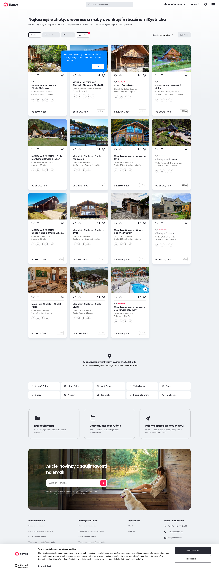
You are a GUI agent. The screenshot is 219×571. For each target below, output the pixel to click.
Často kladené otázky (37, 537)
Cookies (131, 531)
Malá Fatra (106, 386)
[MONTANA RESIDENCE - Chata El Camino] (47, 58)
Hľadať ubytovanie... (101, 4)
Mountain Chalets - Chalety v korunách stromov (129, 309)
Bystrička (34, 35)
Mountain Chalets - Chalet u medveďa (88, 158)
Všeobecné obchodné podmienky (41, 542)
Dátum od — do (51, 35)
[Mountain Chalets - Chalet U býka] (89, 206)
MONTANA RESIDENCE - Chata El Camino (43, 87)
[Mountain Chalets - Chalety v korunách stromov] (130, 280)
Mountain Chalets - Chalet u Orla (130, 158)
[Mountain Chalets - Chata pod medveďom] (130, 206)
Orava (169, 386)
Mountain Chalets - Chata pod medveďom (128, 231)
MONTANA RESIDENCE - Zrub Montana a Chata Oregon (46, 158)
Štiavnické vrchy (141, 395)
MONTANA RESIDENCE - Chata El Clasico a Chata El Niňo (88, 85)
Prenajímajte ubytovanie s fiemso (91, 531)
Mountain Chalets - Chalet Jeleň (46, 305)
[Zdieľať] (38, 75)
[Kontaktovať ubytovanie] (57, 75)
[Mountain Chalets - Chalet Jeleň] (47, 280)
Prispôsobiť (191, 559)
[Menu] (213, 4)
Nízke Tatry (73, 386)
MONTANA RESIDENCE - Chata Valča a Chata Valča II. (46, 233)
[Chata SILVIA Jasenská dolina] (171, 58)
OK (98, 66)
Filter (86, 34)
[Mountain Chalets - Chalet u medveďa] (89, 132)
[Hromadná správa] (62, 75)
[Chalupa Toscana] (171, 206)
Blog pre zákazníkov (36, 526)
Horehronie (171, 395)
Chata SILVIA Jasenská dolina (168, 87)
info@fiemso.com (175, 538)
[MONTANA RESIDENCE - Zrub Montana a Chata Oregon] (47, 132)
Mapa (186, 35)
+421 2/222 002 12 (175, 532)
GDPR (130, 526)
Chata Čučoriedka (124, 85)
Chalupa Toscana (165, 233)
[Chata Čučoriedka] (130, 58)
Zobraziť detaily (45, 566)
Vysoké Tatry (41, 386)
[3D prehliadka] (145, 289)
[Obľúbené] (205, 4)
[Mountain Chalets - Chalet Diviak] (89, 280)
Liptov (38, 395)
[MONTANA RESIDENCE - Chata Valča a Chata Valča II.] (47, 206)
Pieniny (71, 395)
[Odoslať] (103, 483)
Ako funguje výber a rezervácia (40, 531)
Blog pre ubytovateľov (87, 526)
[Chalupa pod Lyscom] (171, 132)
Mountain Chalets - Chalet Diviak (87, 305)
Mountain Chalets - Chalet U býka (88, 231)
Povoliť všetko (192, 550)
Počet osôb (67, 35)
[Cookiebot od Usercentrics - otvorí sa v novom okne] (21, 566)
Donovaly (105, 395)
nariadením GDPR (79, 494)
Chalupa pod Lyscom (167, 159)
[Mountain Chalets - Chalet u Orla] (130, 132)
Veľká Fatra (139, 386)
